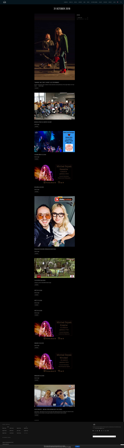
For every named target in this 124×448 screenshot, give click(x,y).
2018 (8, 426)
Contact (110, 2)
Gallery (100, 2)
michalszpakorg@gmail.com (99, 428)
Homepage (66, 2)
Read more (36, 88)
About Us (71, 2)
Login (114, 2)
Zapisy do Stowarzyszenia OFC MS (7, 442)
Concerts (80, 2)
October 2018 (80, 17)
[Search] (115, 436)
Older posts (37, 420)
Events (88, 2)
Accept (77, 446)
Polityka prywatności (5, 444)
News (84, 2)
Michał (75, 2)
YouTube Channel (94, 2)
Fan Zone (105, 2)
